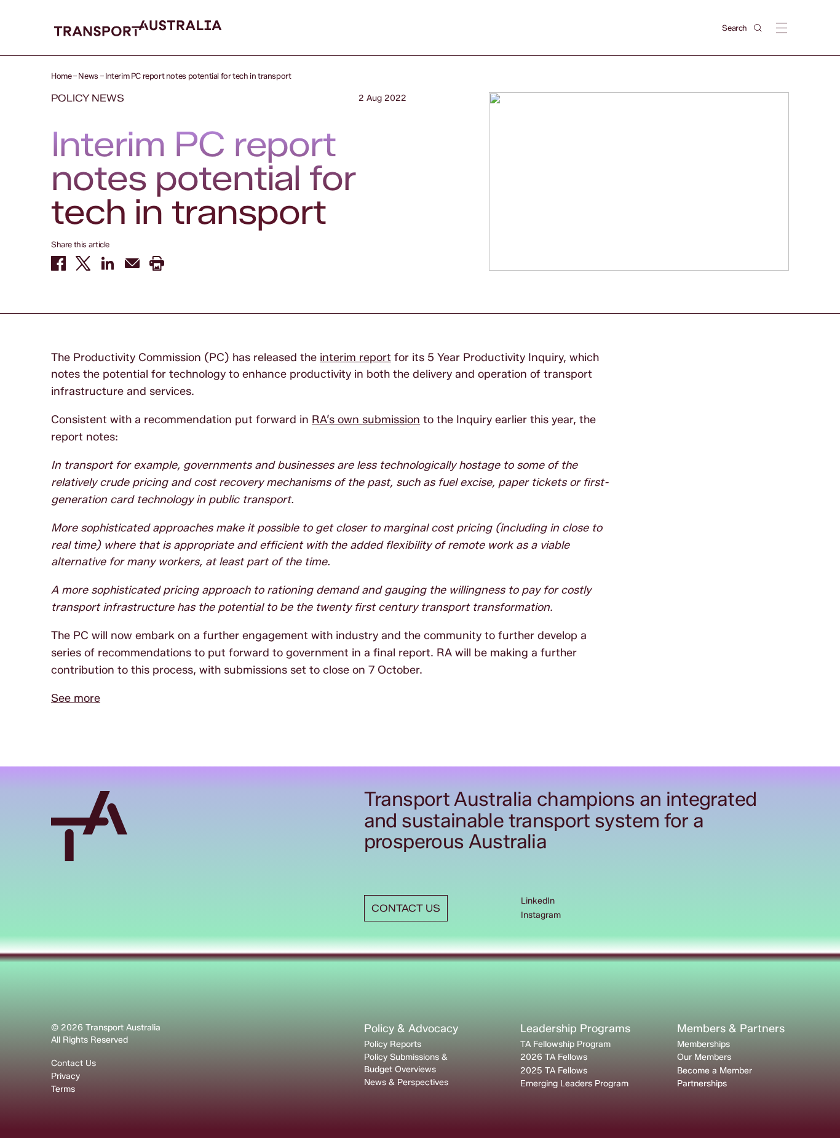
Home (61, 76)
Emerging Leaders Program (574, 1083)
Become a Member (714, 1070)
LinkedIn (538, 901)
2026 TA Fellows (553, 1057)
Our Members (704, 1057)
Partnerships (702, 1083)
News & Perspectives (406, 1082)
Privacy (65, 1076)
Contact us (405, 908)
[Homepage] (138, 28)
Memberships (703, 1044)
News (88, 76)
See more (75, 698)
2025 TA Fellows (553, 1070)
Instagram (541, 915)
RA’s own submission (366, 419)
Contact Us (73, 1063)
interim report (355, 357)
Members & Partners (731, 1028)
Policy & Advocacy (411, 1028)
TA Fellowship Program (565, 1044)
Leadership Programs (575, 1028)
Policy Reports (392, 1044)
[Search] (758, 28)
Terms (63, 1089)
